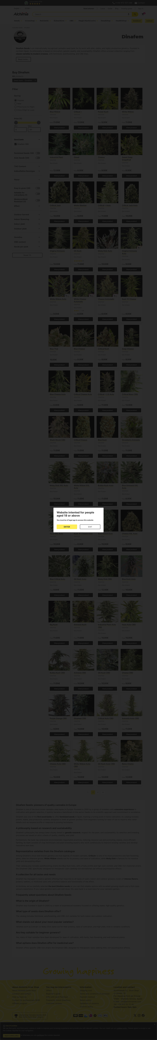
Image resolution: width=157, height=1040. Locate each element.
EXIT (90, 527)
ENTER (67, 527)
